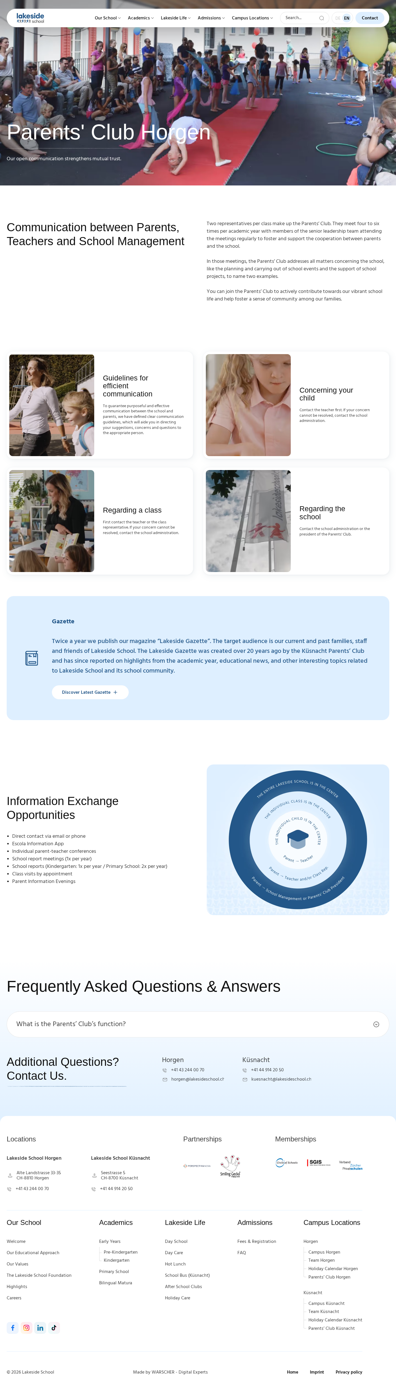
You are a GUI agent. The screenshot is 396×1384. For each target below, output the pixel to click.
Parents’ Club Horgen (329, 1277)
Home (292, 1372)
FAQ (241, 1253)
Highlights (17, 1286)
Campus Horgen (324, 1252)
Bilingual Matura (115, 1283)
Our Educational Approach (33, 1253)
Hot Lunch (175, 1264)
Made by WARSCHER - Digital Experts (170, 1372)
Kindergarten (117, 1260)
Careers (14, 1298)
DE (338, 18)
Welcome (16, 1241)
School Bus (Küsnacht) (187, 1275)
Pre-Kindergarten (121, 1252)
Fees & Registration (256, 1241)
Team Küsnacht (323, 1311)
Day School (176, 1241)
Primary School (114, 1271)
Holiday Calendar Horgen (333, 1268)
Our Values (17, 1264)
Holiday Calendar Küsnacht (335, 1320)
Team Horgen (321, 1260)
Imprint (317, 1372)
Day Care (174, 1253)
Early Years (110, 1241)
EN (346, 18)
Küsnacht (313, 1293)
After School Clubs (183, 1286)
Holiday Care (177, 1298)
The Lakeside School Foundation (39, 1275)
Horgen (311, 1241)
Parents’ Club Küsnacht (331, 1328)
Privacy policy (349, 1372)
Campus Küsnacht (326, 1303)
